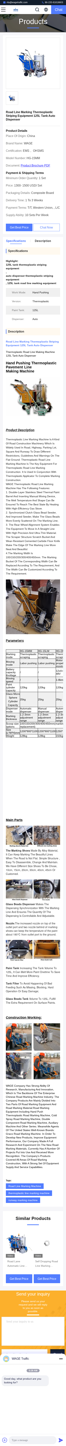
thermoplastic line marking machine (29, 1193)
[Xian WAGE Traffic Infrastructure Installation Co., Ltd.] (15, 9)
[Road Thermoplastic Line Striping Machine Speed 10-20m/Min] (47, 1243)
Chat (59, 10)
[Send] (61, 1440)
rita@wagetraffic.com (17, 2)
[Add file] (4, 1440)
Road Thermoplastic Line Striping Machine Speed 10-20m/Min (47, 1264)
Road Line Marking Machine (24, 1186)
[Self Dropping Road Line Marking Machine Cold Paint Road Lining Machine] (19, 1243)
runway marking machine (23, 1200)
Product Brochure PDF (35, 165)
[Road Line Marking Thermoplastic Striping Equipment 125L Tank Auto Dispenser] (33, 63)
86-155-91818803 (53, 2)
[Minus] (61, 1359)
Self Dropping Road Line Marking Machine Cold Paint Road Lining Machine (18, 1264)
